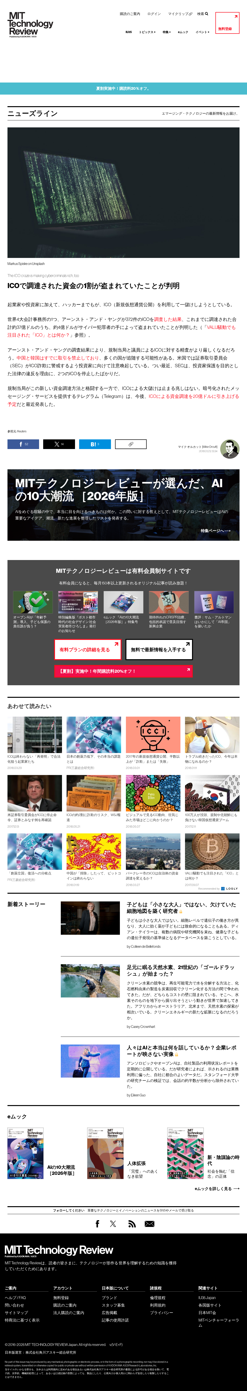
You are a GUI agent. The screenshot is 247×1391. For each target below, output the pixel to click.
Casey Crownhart (143, 1027)
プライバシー (161, 1312)
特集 (167, 32)
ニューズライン (32, 113)
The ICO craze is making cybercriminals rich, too (43, 276)
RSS (131, 1228)
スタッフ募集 (113, 1305)
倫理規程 (157, 1297)
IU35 (129, 32)
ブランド (109, 1297)
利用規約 (157, 1305)
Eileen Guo (138, 1095)
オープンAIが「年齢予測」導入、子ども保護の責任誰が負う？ (31, 621)
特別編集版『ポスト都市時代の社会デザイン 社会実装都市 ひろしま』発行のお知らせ (77, 624)
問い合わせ (14, 1305)
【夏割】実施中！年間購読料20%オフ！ (97, 671)
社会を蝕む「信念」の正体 (223, 1166)
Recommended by (209, 888)
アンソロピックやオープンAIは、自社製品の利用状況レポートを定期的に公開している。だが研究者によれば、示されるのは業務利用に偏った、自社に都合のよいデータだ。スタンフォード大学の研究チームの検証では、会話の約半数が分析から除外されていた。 (183, 1074)
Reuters (21, 431)
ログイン (154, 14)
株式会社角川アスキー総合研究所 (51, 1352)
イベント (202, 32)
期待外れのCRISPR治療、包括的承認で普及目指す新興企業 (168, 621)
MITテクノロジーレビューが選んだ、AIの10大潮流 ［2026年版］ (119, 490)
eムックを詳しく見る (213, 1189)
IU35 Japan (207, 1297)
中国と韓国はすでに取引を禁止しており (58, 357)
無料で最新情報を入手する (158, 649)
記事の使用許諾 (115, 1320)
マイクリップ (178, 14)
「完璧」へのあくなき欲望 (142, 1169)
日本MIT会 (207, 1312)
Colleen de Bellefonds (145, 946)
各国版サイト (210, 1305)
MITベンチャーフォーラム (219, 1322)
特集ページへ (212, 531)
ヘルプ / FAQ (15, 1297)
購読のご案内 (130, 14)
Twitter (113, 1228)
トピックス (147, 32)
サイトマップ (16, 1312)
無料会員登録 (148, 1228)
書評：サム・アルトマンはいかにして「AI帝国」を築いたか (213, 621)
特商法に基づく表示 (22, 1320)
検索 (200, 14)
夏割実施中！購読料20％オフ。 (123, 88)
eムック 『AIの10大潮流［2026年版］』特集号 (121, 619)
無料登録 (225, 29)
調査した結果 (168, 319)
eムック (183, 32)
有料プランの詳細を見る (85, 649)
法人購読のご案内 (68, 1312)
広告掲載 (109, 1312)
